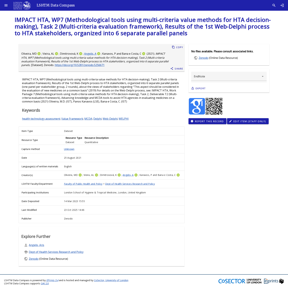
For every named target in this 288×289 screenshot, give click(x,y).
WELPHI (124, 119)
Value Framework (72, 119)
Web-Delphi (110, 119)
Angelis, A (90, 53)
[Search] (274, 5)
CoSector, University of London (111, 280)
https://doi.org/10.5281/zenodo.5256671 (79, 65)
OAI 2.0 (45, 283)
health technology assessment (41, 119)
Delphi (97, 119)
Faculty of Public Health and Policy (83, 183)
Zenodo (33, 259)
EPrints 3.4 (52, 280)
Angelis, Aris (36, 245)
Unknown (69, 149)
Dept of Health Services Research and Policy (130, 183)
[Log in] (282, 5)
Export (201, 88)
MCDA (88, 119)
